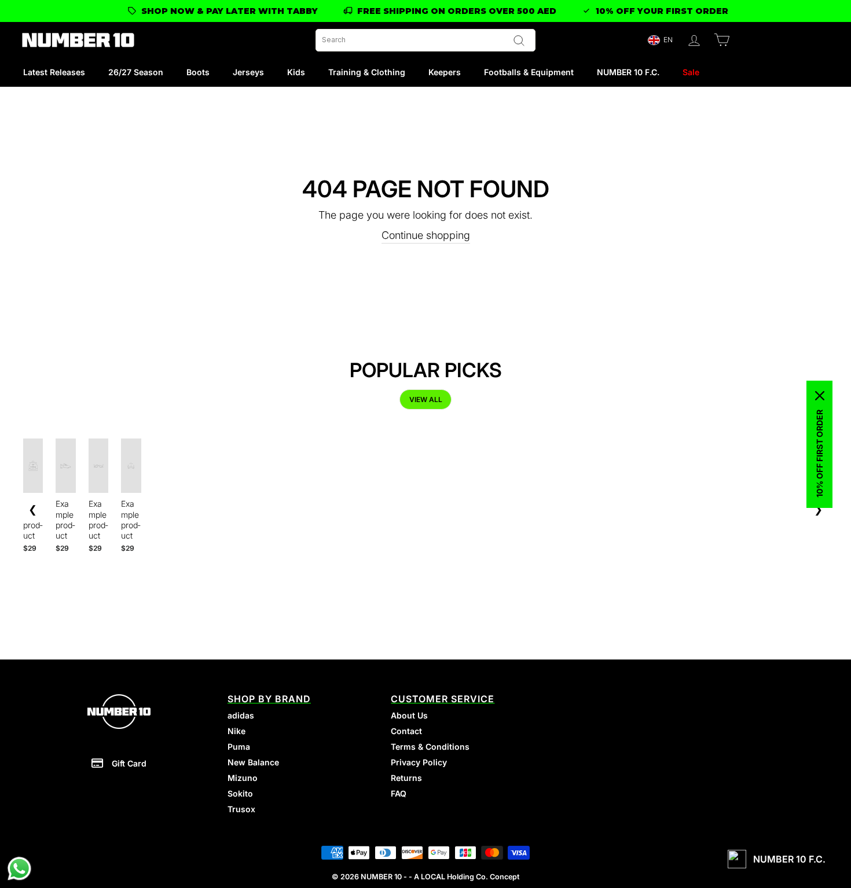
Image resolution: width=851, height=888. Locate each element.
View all (425, 399)
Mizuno (243, 778)
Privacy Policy (419, 762)
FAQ (398, 793)
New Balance (253, 762)
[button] (659, 40)
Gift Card (129, 763)
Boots (198, 72)
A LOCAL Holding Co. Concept (466, 876)
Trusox (241, 809)
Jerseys (248, 72)
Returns (406, 778)
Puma (239, 746)
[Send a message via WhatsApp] (19, 868)
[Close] (819, 395)
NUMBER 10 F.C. (628, 72)
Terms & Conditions (430, 746)
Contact (406, 731)
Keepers (444, 72)
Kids (296, 72)
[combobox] (425, 40)
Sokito (240, 793)
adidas (241, 715)
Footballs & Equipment (529, 72)
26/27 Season (135, 72)
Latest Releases (54, 72)
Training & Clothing (366, 72)
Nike (236, 731)
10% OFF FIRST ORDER (819, 454)
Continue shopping (426, 235)
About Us (409, 715)
